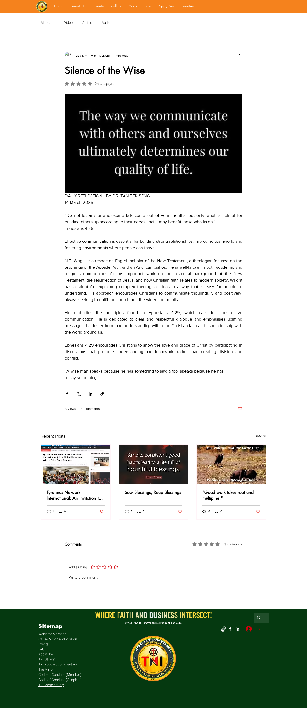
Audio (106, 22)
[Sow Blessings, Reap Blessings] (153, 464)
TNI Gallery (46, 659)
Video (68, 22)
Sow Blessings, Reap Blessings (153, 492)
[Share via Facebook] (67, 393)
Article (87, 22)
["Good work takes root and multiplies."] (231, 464)
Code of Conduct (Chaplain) (60, 680)
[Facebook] (230, 629)
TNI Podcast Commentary (57, 664)
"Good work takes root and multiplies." (228, 495)
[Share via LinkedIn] (90, 393)
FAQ (41, 649)
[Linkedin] (237, 629)
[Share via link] (102, 393)
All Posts (47, 22)
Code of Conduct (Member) (59, 674)
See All (261, 435)
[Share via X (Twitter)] (79, 393)
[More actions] (239, 55)
